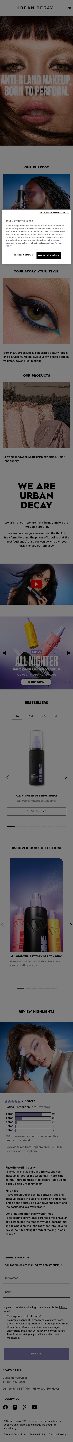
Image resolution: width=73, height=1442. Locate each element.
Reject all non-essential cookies (54, 213)
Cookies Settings (23, 255)
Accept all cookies (48, 255)
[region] (36, 236)
